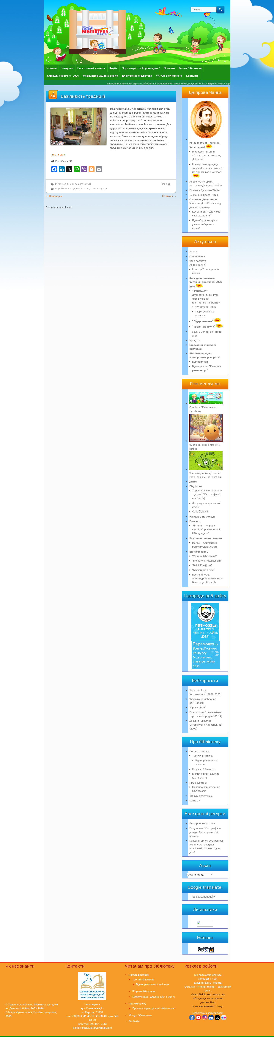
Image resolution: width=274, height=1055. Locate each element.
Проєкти (169, 68)
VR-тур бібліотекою (169, 75)
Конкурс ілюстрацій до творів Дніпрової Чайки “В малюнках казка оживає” (207, 168)
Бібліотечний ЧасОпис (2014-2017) (205, 775)
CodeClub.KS (200, 511)
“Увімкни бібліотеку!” (204, 556)
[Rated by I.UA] (205, 925)
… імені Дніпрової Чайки (204, 194)
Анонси (193, 251)
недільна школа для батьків (76, 184)
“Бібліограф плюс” (203, 570)
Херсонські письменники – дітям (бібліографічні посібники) (207, 494)
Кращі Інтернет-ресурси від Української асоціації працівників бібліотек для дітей (206, 846)
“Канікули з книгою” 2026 (62, 75)
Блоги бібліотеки (190, 68)
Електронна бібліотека (137, 75)
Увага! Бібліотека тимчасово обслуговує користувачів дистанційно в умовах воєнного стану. (208, 1000)
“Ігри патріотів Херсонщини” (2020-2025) (205, 692)
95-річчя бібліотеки (203, 769)
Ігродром (194, 340)
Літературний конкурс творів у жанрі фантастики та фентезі (206, 296)
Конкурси (67, 68)
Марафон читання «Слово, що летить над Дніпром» (206, 155)
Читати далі (58, 154)
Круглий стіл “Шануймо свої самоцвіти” (206, 213)
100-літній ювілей (202, 755)
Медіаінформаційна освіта (100, 75)
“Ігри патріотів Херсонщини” (141, 68)
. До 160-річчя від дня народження (205, 203)
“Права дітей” (197, 707)
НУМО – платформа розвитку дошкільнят (204, 544)
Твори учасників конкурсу (204, 313)
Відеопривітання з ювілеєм (152, 984)
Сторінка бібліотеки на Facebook (203, 409)
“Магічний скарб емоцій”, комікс (204, 446)
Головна (51, 68)
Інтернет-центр (98, 188)
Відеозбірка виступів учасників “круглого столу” (204, 224)
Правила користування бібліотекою (206, 789)
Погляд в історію (199, 751)
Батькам (85, 188)
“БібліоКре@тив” (202, 565)
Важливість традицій (83, 96)
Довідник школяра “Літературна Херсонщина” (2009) (205, 724)
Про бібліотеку (198, 782)
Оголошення (197, 256)
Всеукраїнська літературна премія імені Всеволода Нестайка (207, 578)
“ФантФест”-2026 (205, 307)
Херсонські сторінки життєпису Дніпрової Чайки (205, 183)
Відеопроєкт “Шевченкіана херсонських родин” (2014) (205, 714)
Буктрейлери (200, 361)
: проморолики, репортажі (204, 355)
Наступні (169, 196)
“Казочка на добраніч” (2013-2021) (202, 701)
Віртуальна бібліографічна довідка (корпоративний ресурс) (205, 832)
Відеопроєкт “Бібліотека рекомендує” (206, 368)
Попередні (54, 196)
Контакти (192, 75)
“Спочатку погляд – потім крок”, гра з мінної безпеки (205, 475)
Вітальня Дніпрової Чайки (205, 190)
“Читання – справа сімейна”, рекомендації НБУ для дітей (206, 529)
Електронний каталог (91, 68)
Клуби (113, 68)
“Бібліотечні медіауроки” (207, 560)
